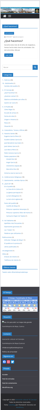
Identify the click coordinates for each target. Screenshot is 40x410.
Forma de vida (9, 116)
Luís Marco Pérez (10, 150)
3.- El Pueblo (6, 107)
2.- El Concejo (6, 90)
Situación (7, 126)
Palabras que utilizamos (12, 233)
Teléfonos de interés (11, 260)
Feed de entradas (8, 379)
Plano (6, 123)
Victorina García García (12, 173)
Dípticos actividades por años (14, 99)
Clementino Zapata (12, 166)
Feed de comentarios (9, 383)
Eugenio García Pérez (11, 136)
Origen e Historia (10, 119)
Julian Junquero (19, 37)
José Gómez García (10, 146)
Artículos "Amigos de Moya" (13, 240)
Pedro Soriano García (11, 153)
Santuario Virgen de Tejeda (15, 216)
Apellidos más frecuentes (13, 223)
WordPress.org (7, 387)
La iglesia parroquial (13, 192)
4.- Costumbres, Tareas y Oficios (13, 130)
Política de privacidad (9, 352)
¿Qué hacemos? (9, 33)
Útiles (4, 254)
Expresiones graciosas (11, 227)
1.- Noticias (6, 80)
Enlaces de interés (10, 257)
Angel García (10, 162)
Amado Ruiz (10, 159)
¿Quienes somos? (10, 96)
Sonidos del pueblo (11, 86)
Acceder (5, 375)
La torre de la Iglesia (13, 199)
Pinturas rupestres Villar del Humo (18, 213)
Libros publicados (10, 247)
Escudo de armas (10, 113)
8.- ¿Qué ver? (6, 184)
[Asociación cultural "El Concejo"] (4, 16)
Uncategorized (7, 251)
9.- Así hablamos (8, 220)
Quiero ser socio (9, 103)
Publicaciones (7, 237)
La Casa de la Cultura (13, 189)
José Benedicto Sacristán (12, 143)
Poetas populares (10, 156)
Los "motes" (8, 230)
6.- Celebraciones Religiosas (11, 177)
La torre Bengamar (12, 196)
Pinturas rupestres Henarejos (16, 209)
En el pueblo (8, 186)
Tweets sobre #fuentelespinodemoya (15, 272)
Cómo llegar (8, 109)
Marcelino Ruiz (11, 169)
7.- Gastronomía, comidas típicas (13, 180)
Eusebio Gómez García (12, 140)
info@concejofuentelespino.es (12, 348)
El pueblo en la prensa (12, 243)
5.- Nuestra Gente (8, 133)
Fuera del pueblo (10, 203)
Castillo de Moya (12, 206)
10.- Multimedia (7, 83)
